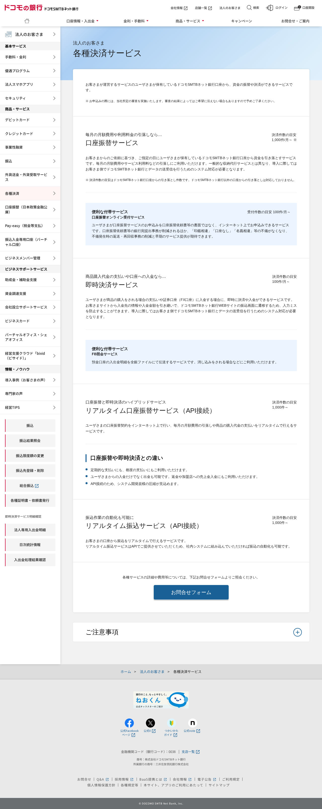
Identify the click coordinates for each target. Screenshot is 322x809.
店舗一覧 (201, 8)
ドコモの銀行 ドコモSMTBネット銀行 (41, 7)
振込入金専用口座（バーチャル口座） (26, 242)
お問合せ (84, 779)
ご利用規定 (231, 779)
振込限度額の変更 (30, 455)
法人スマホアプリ (19, 84)
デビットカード (17, 119)
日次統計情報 (30, 544)
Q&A (103, 779)
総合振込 (27, 485)
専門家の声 (14, 393)
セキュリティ (15, 98)
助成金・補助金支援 (21, 279)
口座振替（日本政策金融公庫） (26, 209)
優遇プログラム (17, 70)
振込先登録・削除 (30, 470)
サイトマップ (219, 785)
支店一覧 (188, 752)
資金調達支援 (15, 293)
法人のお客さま (229, 8)
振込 (8, 160)
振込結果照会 (30, 440)
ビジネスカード (17, 320)
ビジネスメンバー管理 (22, 257)
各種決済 (12, 193)
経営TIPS (12, 407)
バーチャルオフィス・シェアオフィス (26, 337)
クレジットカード (19, 133)
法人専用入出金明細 (30, 529)
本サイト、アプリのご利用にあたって (173, 785)
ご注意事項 (102, 632)
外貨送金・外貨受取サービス (26, 177)
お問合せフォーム (191, 592)
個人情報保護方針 (101, 785)
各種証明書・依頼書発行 (30, 500)
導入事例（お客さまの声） (26, 379)
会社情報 (177, 8)
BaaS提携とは (153, 779)
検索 (256, 7)
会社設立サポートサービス (26, 306)
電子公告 (207, 779)
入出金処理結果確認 (30, 559)
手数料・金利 (15, 56)
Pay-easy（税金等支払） (25, 225)
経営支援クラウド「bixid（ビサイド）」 (25, 356)
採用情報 (124, 779)
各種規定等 (129, 785)
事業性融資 (14, 147)
